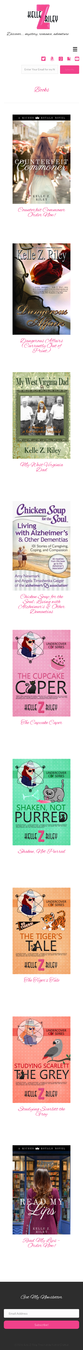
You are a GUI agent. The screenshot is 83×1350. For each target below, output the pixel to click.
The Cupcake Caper (41, 723)
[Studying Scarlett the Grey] (41, 1059)
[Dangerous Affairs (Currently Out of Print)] (41, 288)
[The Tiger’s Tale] (41, 930)
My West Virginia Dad (41, 467)
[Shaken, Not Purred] (41, 801)
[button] (69, 69)
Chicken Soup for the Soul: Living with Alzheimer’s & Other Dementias (41, 604)
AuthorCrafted (60, 1344)
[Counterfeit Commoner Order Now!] (41, 158)
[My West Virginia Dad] (41, 415)
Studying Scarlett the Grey (41, 1111)
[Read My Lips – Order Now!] (41, 1189)
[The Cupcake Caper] (41, 672)
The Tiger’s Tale (41, 980)
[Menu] (75, 49)
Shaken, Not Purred (41, 852)
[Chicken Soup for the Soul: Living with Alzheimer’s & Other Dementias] (41, 545)
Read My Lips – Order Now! (41, 1243)
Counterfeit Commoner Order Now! (41, 212)
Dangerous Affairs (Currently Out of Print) (41, 346)
